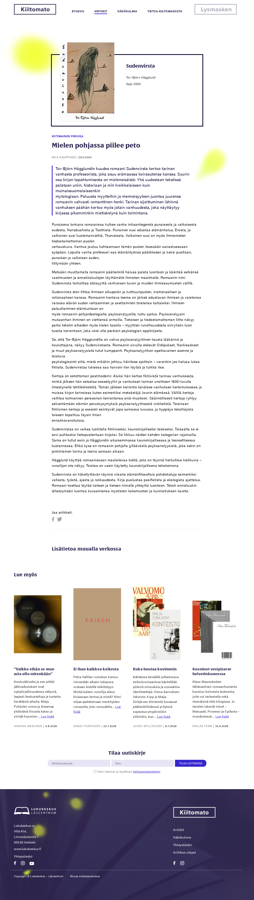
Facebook (54, 519)
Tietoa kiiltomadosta (164, 11)
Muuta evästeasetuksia (85, 876)
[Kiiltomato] (35, 13)
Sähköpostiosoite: (63, 758)
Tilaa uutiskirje (190, 763)
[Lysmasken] (215, 13)
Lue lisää (47, 716)
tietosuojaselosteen (146, 771)
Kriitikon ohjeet (184, 852)
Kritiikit (100, 11)
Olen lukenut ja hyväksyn (128, 771)
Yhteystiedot (23, 856)
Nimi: (118, 758)
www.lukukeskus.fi (27, 848)
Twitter (59, 519)
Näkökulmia (127, 11)
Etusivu (78, 11)
